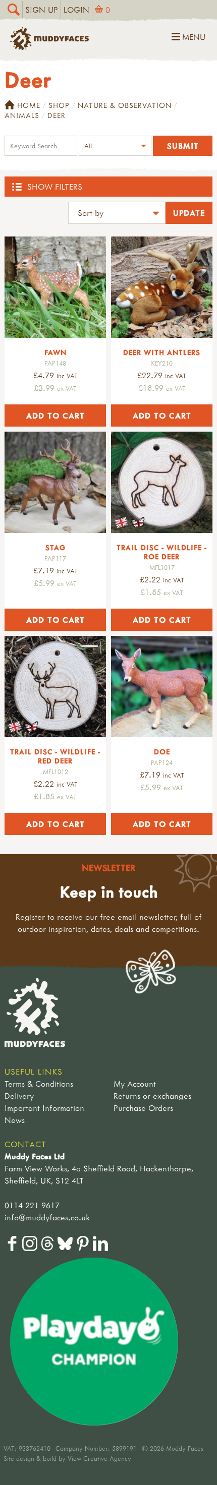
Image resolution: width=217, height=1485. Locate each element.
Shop (59, 105)
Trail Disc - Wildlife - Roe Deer (162, 552)
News (15, 1120)
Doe (162, 751)
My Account (135, 1084)
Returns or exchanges (152, 1096)
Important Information (44, 1108)
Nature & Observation (125, 105)
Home (28, 105)
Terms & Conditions (39, 1084)
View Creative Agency (99, 1458)
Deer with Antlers (161, 352)
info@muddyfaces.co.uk (47, 1217)
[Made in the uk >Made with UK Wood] (161, 482)
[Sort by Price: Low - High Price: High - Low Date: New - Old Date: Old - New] (117, 214)
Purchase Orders (143, 1108)
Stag (55, 547)
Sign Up (41, 10)
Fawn (55, 352)
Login (76, 10)
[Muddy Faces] (49, 47)
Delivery (19, 1096)
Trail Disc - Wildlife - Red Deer (55, 756)
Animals (22, 115)
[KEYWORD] (41, 147)
